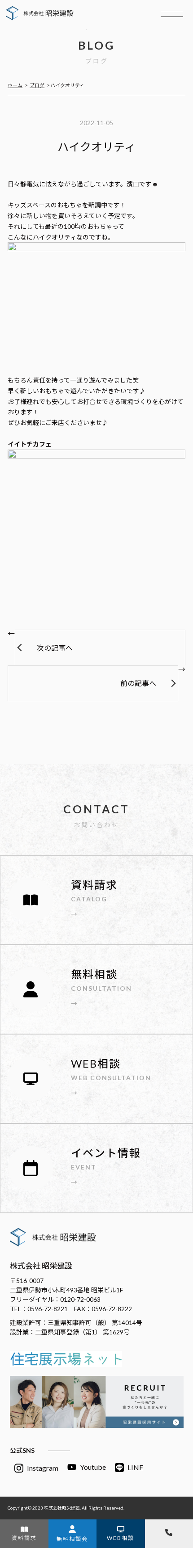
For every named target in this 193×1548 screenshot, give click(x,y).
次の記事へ (55, 648)
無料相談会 (72, 1538)
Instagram (42, 1468)
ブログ (37, 85)
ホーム (15, 85)
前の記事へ (138, 683)
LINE (135, 1467)
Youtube (93, 1467)
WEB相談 (120, 1538)
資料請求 (24, 1538)
